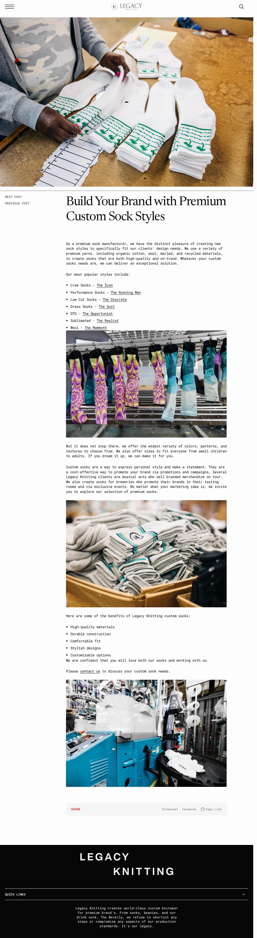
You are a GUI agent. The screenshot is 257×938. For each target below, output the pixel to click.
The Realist (108, 320)
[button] (11, 7)
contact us (90, 671)
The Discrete (115, 299)
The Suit (107, 306)
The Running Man (126, 292)
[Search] (241, 7)
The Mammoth (96, 327)
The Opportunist (98, 313)
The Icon (105, 285)
